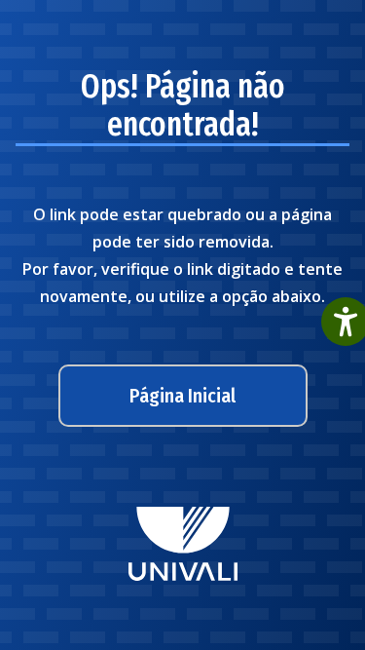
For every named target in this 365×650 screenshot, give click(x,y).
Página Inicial (182, 395)
